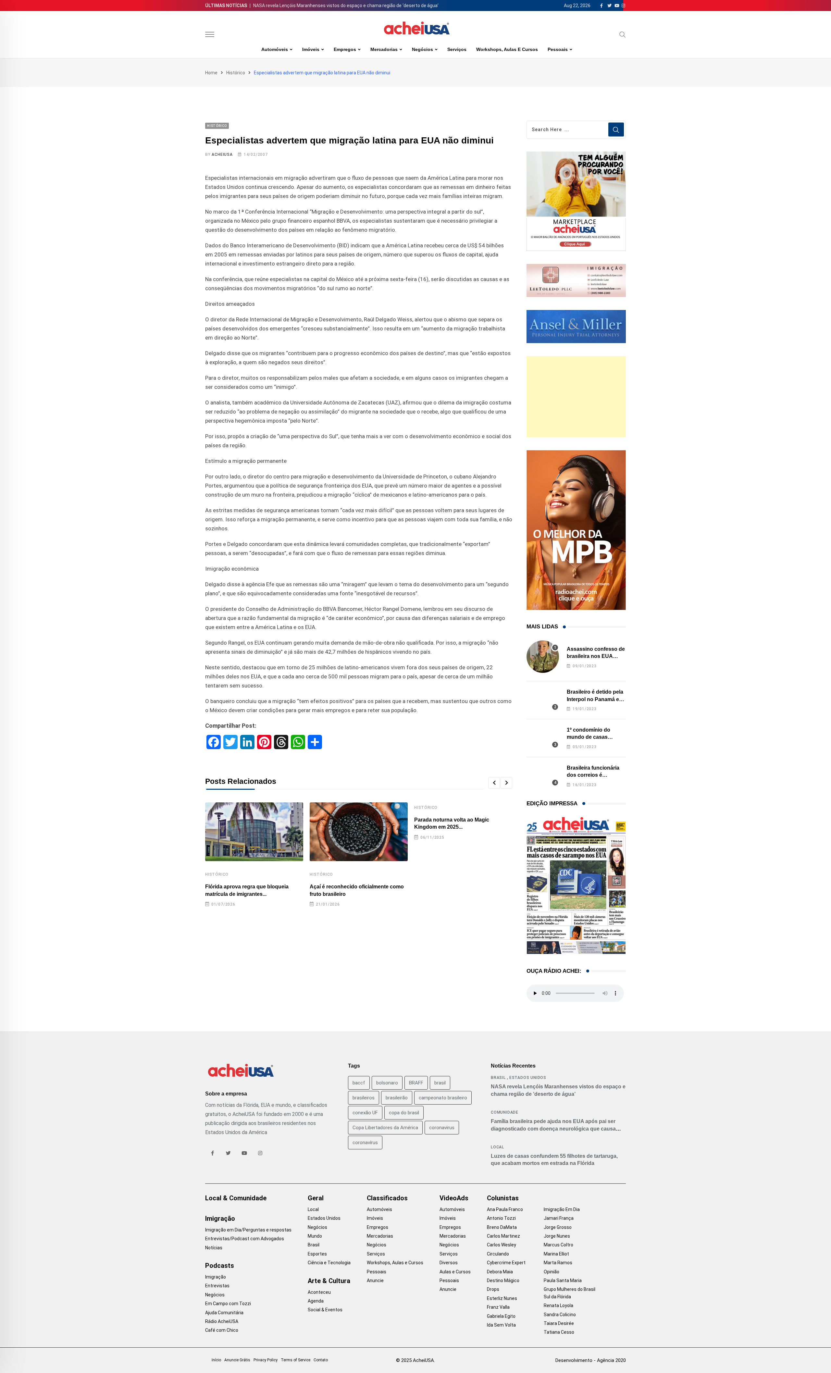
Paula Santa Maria (563, 1280)
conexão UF (365, 1113)
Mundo (315, 1236)
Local (497, 1147)
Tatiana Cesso (559, 1332)
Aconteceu (319, 1292)
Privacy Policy (266, 1360)
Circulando (498, 1253)
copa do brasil (404, 1113)
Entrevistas (217, 1285)
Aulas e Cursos (455, 1271)
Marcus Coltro (558, 1244)
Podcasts (219, 1265)
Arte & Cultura (329, 1281)
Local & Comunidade (236, 1198)
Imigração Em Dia (562, 1209)
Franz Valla (498, 1307)
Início (216, 1360)
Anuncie (375, 1280)
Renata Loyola (558, 1305)
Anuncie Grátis (237, 1360)
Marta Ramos (558, 1262)
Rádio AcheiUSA (221, 1321)
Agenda (316, 1301)
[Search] (622, 34)
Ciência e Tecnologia (329, 1262)
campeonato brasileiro (443, 1098)
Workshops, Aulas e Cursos (507, 49)
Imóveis (310, 49)
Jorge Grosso (558, 1227)
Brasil (498, 1077)
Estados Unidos (527, 1077)
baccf (359, 1083)
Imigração (220, 1218)
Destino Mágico (503, 1280)
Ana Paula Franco (505, 1209)
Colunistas (503, 1198)
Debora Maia (500, 1271)
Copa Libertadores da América (385, 1128)
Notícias (213, 1247)
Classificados (387, 1198)
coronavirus (441, 1128)
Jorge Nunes (557, 1236)
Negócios (422, 49)
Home (211, 72)
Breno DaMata (502, 1227)
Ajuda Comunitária (224, 1312)
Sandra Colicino (560, 1314)
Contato (321, 1360)
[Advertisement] (576, 396)
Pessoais (558, 49)
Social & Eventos (325, 1309)
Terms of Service (295, 1360)
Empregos (345, 49)
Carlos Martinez (503, 1236)
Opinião (551, 1271)
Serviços (456, 49)
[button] (494, 783)
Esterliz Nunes (502, 1298)
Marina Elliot (556, 1253)
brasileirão (397, 1098)
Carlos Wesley (501, 1244)
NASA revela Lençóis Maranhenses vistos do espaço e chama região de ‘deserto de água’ (346, 5)
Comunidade (504, 1112)
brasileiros (364, 1098)
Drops (493, 1289)
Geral (316, 1198)
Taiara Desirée (559, 1323)
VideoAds (454, 1198)
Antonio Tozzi (501, 1218)
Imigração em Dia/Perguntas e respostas (248, 1229)
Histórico (235, 72)
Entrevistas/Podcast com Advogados (244, 1238)
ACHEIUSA (222, 154)
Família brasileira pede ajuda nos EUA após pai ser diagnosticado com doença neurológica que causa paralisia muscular (553, 1129)
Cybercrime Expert (506, 1262)
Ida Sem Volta (501, 1325)
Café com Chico (221, 1330)
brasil (440, 1083)
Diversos (449, 1262)
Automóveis (274, 49)
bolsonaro (387, 1083)
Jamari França (559, 1218)
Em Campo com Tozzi (228, 1303)
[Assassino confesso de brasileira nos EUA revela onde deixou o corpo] (543, 656)
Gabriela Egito (501, 1316)
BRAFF (416, 1083)
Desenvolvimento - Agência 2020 (590, 1360)
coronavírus (365, 1142)
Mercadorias (384, 49)
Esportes (317, 1253)
